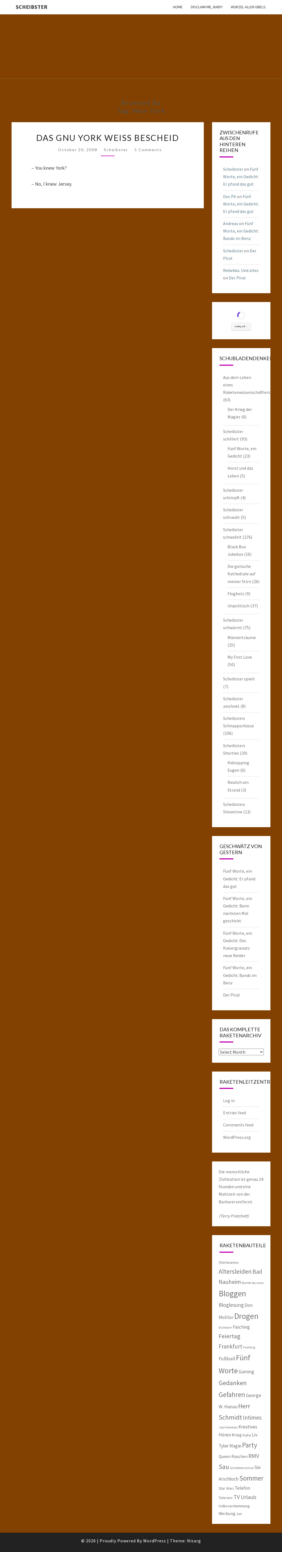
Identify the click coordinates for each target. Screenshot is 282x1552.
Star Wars (226, 1488)
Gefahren (232, 1394)
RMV (253, 1456)
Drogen (246, 1316)
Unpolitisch (238, 605)
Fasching (241, 1327)
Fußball (227, 1358)
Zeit (239, 1514)
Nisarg (194, 1540)
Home (178, 6)
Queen (225, 1456)
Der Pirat (237, 278)
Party (249, 1445)
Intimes (252, 1417)
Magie (235, 1446)
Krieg (237, 1435)
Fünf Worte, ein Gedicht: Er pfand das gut (241, 176)
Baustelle (258, 1283)
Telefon (242, 1488)
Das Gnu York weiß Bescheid (107, 138)
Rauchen (239, 1456)
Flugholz (235, 593)
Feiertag (229, 1336)
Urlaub (248, 1497)
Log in (229, 1100)
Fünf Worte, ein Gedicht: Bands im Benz (241, 231)
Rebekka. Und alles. (241, 270)
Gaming (246, 1372)
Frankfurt (230, 1346)
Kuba (247, 1435)
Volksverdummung (234, 1505)
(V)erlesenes (228, 1262)
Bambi (246, 1283)
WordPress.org (237, 1137)
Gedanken (233, 1383)
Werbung (227, 1513)
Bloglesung (231, 1305)
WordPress (154, 1540)
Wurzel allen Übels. (248, 6)
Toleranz (226, 1497)
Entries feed (234, 1112)
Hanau (230, 1407)
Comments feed (238, 1125)
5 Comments (148, 149)
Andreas (230, 223)
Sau (224, 1466)
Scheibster (31, 6)
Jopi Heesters (228, 1427)
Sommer (251, 1478)
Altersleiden (235, 1271)
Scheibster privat (242, 1468)
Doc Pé (229, 196)
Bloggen (232, 1293)
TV (237, 1497)
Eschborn (225, 1327)
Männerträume (241, 637)
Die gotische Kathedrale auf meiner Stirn (241, 573)
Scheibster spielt (239, 679)
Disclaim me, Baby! (207, 6)
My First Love (239, 657)
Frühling (249, 1347)
